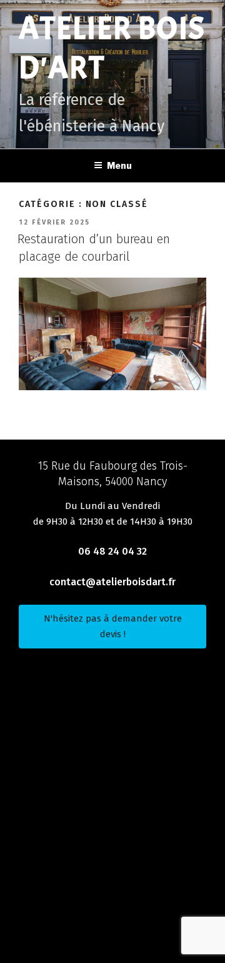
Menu (119, 165)
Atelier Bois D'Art (112, 48)
